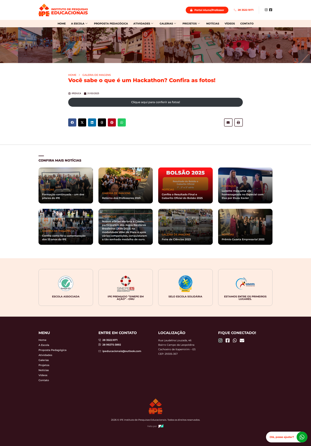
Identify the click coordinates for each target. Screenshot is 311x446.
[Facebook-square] (227, 340)
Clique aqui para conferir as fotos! (155, 102)
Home (62, 23)
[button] (72, 122)
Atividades (141, 23)
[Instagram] (266, 9)
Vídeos (230, 23)
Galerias (166, 23)
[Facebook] (270, 9)
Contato (247, 23)
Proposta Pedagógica (111, 23)
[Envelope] (242, 340)
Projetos (189, 23)
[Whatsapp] (235, 340)
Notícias (212, 23)
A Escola (77, 23)
